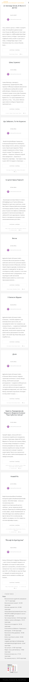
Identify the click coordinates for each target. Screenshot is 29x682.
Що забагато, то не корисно (14, 121)
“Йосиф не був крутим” (14, 540)
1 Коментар (23, 586)
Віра (7, 228)
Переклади (12, 54)
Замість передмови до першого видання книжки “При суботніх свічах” (14, 413)
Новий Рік (14, 476)
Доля (15, 354)
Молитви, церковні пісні (11, 607)
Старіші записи (9, 593)
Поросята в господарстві (11, 624)
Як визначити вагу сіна (11, 654)
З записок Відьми (14, 297)
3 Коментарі (14, 468)
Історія (7, 113)
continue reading (15, 109)
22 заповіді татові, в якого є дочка (14, 7)
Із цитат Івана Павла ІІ (14, 180)
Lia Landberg (16, 465)
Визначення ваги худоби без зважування (15, 599)
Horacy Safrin (9, 465)
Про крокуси (8, 647)
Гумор (21, 465)
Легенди (9, 402)
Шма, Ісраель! (14, 62)
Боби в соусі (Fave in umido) (12, 637)
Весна (14, 238)
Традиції (21, 466)
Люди (11, 113)
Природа (15, 289)
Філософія (19, 228)
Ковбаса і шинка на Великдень (13, 620)
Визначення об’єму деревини (12, 633)
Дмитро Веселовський (16, 19)
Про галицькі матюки (10, 618)
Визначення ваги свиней (11, 603)
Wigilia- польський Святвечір (12, 650)
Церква (24, 228)
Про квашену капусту (10, 658)
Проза (16, 54)
